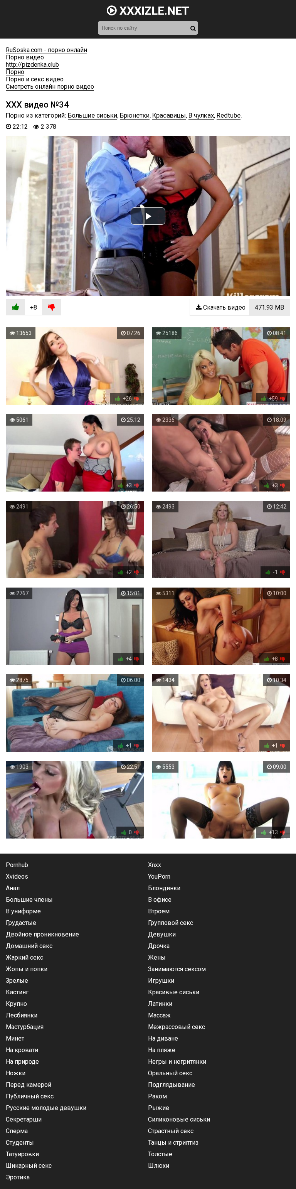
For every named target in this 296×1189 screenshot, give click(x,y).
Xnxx (154, 865)
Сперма (17, 1131)
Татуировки (22, 1154)
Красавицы (169, 115)
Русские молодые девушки (46, 1108)
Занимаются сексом (177, 969)
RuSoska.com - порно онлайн (46, 50)
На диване (163, 1038)
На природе (22, 1061)
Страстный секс (170, 1131)
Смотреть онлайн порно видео (50, 86)
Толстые (160, 1154)
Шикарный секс (29, 1165)
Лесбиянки (21, 1015)
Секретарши (24, 1119)
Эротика (18, 1177)
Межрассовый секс (176, 1027)
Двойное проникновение (42, 934)
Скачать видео (243, 307)
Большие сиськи (92, 115)
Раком (157, 1096)
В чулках (201, 115)
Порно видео (25, 57)
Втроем (159, 911)
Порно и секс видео (35, 79)
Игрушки (161, 980)
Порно (15, 72)
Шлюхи (158, 1165)
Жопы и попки (26, 969)
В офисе (160, 899)
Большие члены (29, 899)
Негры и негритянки (177, 1061)
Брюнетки (135, 115)
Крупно (16, 1003)
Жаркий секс (24, 957)
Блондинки (164, 888)
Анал (13, 888)
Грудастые (21, 922)
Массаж (159, 1015)
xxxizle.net (153, 10)
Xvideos (17, 876)
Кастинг (17, 992)
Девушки (162, 934)
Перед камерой (28, 1084)
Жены (157, 957)
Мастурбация (25, 1027)
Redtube (228, 115)
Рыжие (158, 1108)
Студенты (20, 1142)
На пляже (161, 1050)
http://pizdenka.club (32, 64)
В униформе (23, 911)
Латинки (160, 1003)
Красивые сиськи (173, 992)
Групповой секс (170, 922)
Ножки (15, 1073)
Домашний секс (29, 946)
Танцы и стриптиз (173, 1142)
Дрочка (159, 946)
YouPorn (159, 876)
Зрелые (17, 980)
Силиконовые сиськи (179, 1119)
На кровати (22, 1050)
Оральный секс (170, 1073)
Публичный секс (30, 1096)
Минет (15, 1038)
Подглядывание (171, 1084)
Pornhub (17, 865)
